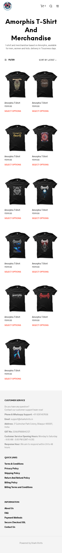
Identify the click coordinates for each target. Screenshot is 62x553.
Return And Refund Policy (17, 478)
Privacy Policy (12, 468)
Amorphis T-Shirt (12, 103)
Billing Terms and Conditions (19, 487)
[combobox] (43, 60)
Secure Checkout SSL (15, 522)
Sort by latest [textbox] (46, 60)
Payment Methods (13, 517)
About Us (9, 508)
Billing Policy (11, 482)
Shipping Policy (12, 473)
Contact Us (10, 527)
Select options (13, 111)
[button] (43, 5)
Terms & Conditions (14, 463)
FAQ (6, 513)
